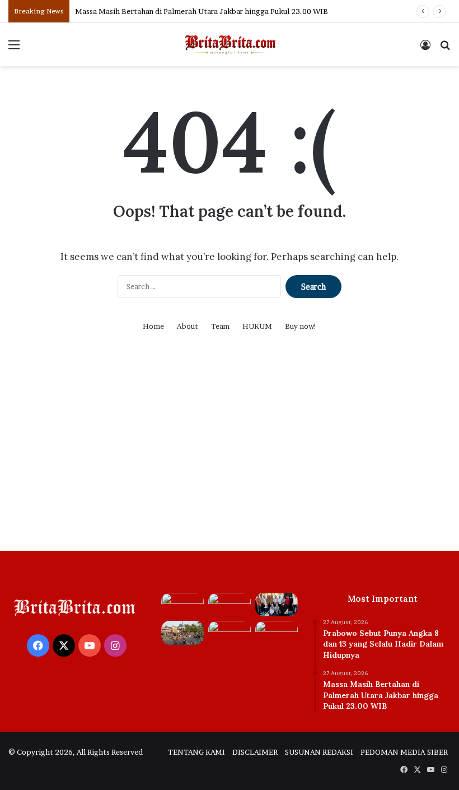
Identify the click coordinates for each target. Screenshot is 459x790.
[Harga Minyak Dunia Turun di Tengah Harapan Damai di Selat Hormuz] (229, 633)
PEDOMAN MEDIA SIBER (404, 751)
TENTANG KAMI (196, 751)
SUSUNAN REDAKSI (319, 751)
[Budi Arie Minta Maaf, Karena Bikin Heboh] (276, 633)
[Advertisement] (229, 455)
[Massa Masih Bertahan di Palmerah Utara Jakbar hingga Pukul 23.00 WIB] (229, 605)
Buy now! (301, 326)
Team (220, 326)
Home (153, 326)
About (187, 326)
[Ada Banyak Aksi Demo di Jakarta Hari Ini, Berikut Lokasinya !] (182, 633)
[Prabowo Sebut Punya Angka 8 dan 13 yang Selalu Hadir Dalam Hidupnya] (182, 605)
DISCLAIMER (255, 751)
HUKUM (257, 326)
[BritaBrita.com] (229, 44)
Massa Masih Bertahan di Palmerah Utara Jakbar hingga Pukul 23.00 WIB (201, 11)
